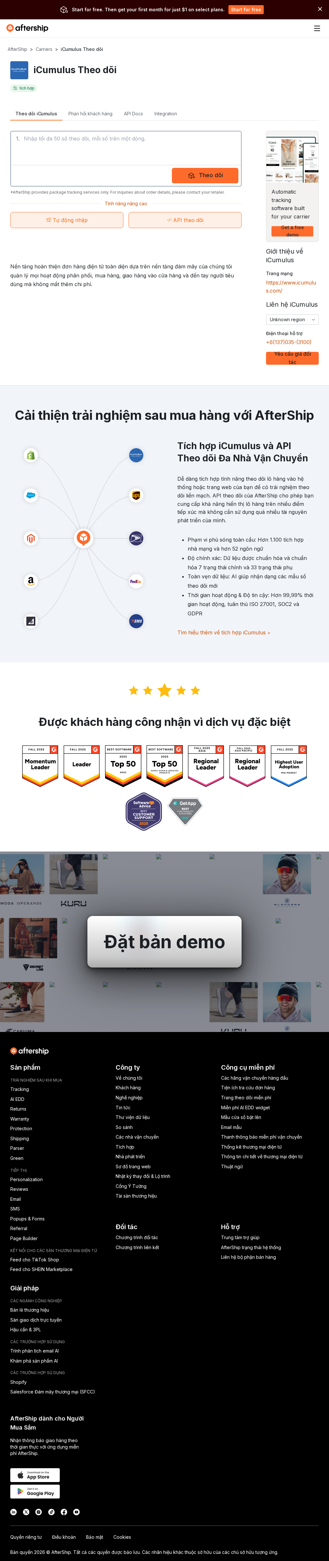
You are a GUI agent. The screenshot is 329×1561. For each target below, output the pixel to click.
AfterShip (17, 49)
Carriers (44, 49)
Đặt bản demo (164, 942)
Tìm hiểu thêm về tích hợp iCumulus (224, 632)
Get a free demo (292, 231)
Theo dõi (211, 175)
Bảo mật (94, 1537)
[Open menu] (317, 28)
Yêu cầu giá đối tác (292, 358)
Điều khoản (64, 1537)
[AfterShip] (28, 28)
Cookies (122, 1537)
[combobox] (292, 319)
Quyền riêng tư (26, 1537)
